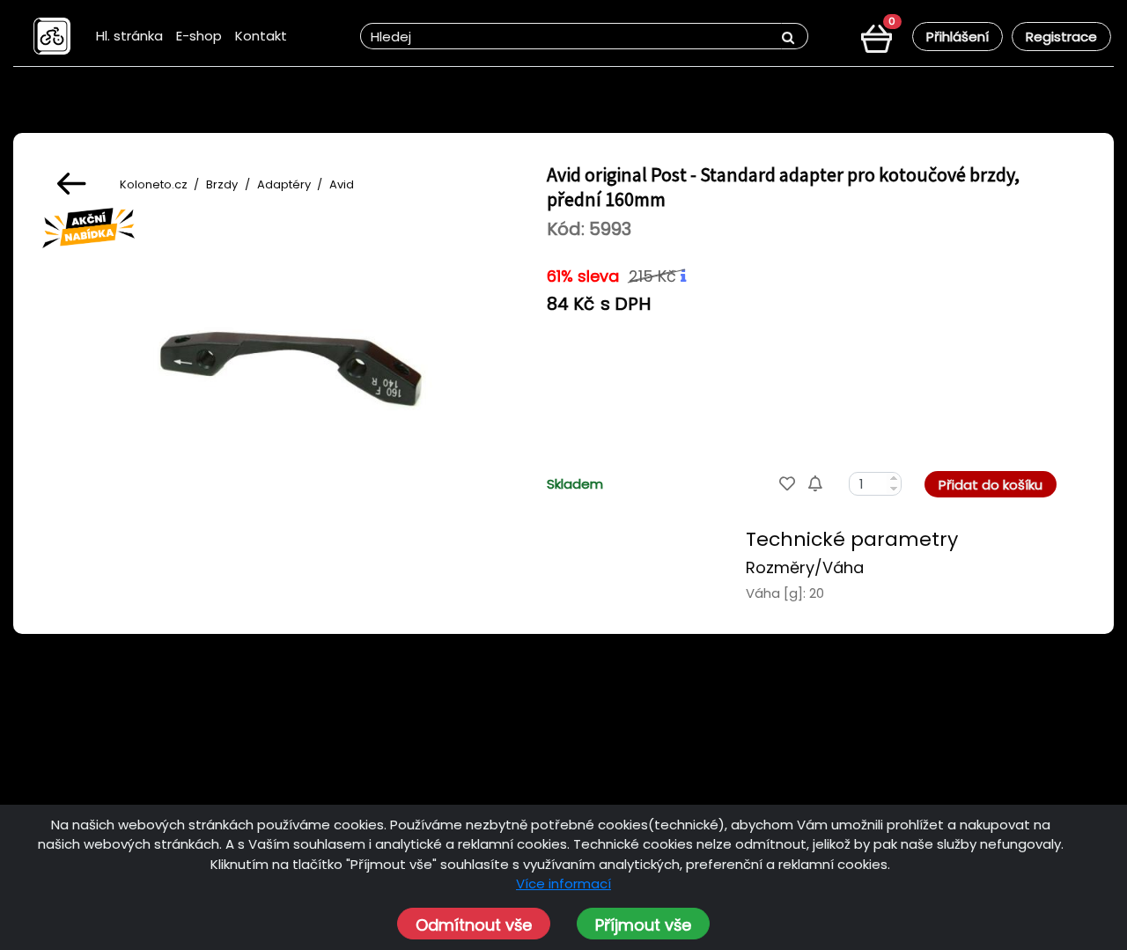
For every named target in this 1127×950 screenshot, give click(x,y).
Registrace (1061, 36)
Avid (341, 184)
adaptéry (284, 184)
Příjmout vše (643, 925)
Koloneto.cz (154, 184)
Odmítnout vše (474, 925)
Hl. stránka (129, 35)
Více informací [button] (563, 883)
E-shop (199, 35)
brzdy (222, 184)
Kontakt (261, 35)
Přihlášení (957, 36)
